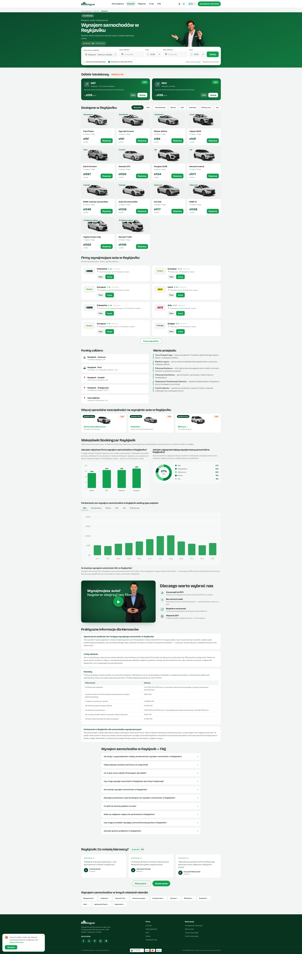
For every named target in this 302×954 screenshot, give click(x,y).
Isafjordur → (105, 898)
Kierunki (130, 4)
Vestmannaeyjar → (139, 898)
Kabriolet (192, 107)
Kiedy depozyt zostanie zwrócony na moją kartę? (151, 764)
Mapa (133, 95)
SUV (182, 107)
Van (217, 107)
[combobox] (102, 55)
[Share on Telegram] (106, 941)
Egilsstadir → (120, 904)
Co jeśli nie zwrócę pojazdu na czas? (151, 806)
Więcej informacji (16, 942)
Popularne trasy (151, 940)
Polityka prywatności (102, 950)
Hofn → (86, 904)
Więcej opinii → (141, 883)
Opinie (148, 936)
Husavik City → (121, 898)
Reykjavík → (204, 898)
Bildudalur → (189, 898)
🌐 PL (192, 4)
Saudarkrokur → (158, 898)
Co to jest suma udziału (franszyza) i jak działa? (151, 773)
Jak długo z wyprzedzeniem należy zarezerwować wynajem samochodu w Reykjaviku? (151, 756)
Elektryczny (206, 107)
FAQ (159, 4)
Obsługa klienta (151, 929)
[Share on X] (89, 941)
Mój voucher (189, 929)
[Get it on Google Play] (184, 4)
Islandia (96, 11)
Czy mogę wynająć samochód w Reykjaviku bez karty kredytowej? (151, 781)
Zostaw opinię (161, 883)
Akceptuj (11, 947)
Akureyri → (174, 898)
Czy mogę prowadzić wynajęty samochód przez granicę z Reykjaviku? (151, 822)
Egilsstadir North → (101, 904)
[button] (86, 54)
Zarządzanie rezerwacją (209, 4)
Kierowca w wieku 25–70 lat (121, 62)
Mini (148, 107)
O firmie (149, 925)
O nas (151, 4)
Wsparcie (142, 4)
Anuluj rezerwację (191, 933)
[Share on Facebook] (83, 941)
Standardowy (160, 107)
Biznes (173, 107)
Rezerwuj (107, 140)
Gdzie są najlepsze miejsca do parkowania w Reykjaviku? (151, 814)
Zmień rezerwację (191, 936)
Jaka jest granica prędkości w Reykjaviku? (151, 830)
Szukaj (213, 54)
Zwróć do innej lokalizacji (96, 62)
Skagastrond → (89, 898)
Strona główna (118, 4)
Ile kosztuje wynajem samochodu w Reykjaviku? (151, 789)
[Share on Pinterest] (94, 941)
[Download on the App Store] (179, 4)
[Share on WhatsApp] (100, 941)
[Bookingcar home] (88, 4)
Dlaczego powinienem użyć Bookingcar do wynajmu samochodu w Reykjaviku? (151, 797)
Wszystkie (137, 107)
